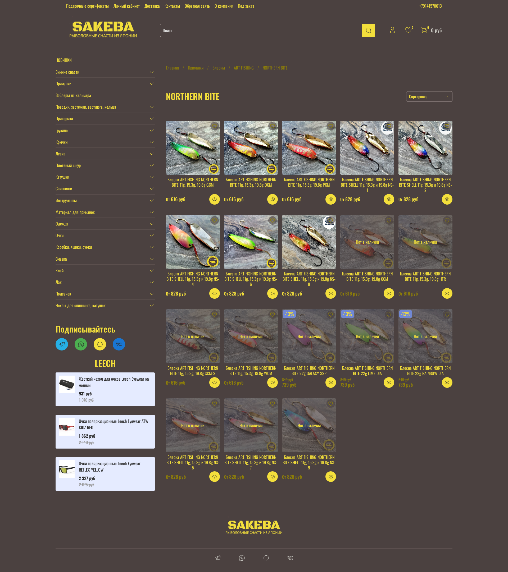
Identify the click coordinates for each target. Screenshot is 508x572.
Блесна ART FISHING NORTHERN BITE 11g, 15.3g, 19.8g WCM (251, 370)
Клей (60, 270)
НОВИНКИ (64, 60)
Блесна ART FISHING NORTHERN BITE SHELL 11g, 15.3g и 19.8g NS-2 (425, 184)
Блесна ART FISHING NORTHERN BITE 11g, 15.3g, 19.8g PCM (309, 182)
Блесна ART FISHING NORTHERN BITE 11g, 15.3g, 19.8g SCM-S (192, 370)
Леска (60, 153)
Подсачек (63, 293)
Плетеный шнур (68, 165)
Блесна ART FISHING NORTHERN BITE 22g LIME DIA (367, 370)
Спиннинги (64, 188)
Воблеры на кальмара (73, 95)
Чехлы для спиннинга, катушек (81, 305)
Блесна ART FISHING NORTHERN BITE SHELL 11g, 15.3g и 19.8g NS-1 (367, 184)
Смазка (61, 259)
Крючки (61, 142)
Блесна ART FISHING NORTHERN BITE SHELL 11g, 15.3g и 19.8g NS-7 (250, 462)
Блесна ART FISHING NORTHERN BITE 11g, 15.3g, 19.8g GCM (192, 182)
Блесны (218, 67)
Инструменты (66, 200)
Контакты (172, 6)
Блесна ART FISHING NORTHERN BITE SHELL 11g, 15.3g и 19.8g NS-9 (309, 462)
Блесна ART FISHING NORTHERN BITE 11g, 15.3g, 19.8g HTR (425, 276)
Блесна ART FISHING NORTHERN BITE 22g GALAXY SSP (309, 370)
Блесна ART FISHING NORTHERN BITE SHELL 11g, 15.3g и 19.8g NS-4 (192, 278)
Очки (60, 235)
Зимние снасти (67, 72)
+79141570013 (430, 6)
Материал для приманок (75, 212)
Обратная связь (197, 6)
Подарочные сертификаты (87, 6)
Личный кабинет (127, 6)
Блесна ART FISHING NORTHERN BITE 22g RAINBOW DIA (425, 370)
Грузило (62, 130)
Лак (59, 282)
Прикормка (64, 118)
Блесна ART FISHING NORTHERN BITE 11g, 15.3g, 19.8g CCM (367, 276)
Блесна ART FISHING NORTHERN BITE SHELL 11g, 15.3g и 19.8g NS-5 (192, 462)
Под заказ (246, 6)
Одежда (62, 223)
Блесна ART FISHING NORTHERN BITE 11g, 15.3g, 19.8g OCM (251, 182)
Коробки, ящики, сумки (74, 247)
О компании (224, 6)
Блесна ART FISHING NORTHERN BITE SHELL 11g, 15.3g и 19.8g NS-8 (309, 278)
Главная (172, 67)
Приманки (195, 67)
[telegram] (218, 558)
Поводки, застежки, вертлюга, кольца (86, 107)
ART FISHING (244, 67)
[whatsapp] (242, 558)
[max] (266, 558)
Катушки (62, 177)
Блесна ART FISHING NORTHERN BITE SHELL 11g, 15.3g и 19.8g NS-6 (250, 278)
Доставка (152, 6)
